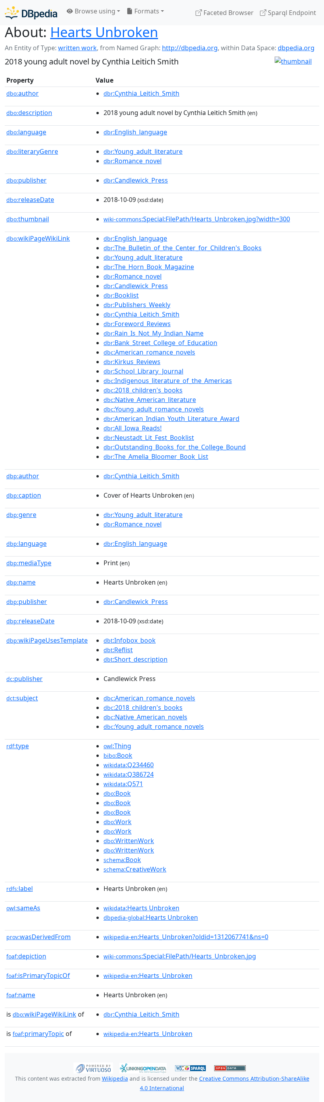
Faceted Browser (228, 12)
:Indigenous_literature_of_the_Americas (168, 380)
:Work (118, 821)
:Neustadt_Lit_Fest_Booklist (149, 437)
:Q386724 (129, 774)
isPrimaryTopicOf (38, 975)
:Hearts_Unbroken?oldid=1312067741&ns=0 (186, 936)
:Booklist (121, 295)
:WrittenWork (129, 840)
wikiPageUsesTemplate (47, 640)
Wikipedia (115, 1078)
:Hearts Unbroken (141, 908)
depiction (26, 956)
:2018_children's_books (143, 390)
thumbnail (27, 219)
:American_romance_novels (149, 352)
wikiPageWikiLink (38, 238)
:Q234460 (129, 764)
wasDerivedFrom (38, 936)
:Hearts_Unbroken (148, 975)
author (22, 93)
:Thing (117, 746)
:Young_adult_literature (143, 151)
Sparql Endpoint (291, 12)
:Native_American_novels (145, 717)
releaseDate (30, 199)
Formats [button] (146, 11)
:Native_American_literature (150, 399)
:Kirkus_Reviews (132, 361)
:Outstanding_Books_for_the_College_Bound (175, 447)
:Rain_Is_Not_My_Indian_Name (153, 333)
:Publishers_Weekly (137, 304)
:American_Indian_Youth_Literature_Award (171, 418)
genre (21, 514)
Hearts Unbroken (104, 32)
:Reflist (118, 649)
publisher (26, 180)
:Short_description (136, 659)
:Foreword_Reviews (137, 323)
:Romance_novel (133, 161)
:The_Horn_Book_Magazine (149, 266)
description (29, 112)
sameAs (23, 908)
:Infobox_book (130, 640)
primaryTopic (38, 1033)
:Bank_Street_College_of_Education (160, 342)
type (17, 746)
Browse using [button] (94, 11)
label (19, 888)
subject (22, 698)
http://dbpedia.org (190, 47)
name (21, 582)
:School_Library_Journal (143, 371)
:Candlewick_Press (136, 180)
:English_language (135, 132)
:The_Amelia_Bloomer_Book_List (156, 456)
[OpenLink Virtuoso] (93, 1067)
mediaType (28, 563)
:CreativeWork (135, 869)
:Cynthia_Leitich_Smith (141, 93)
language (26, 132)
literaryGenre (32, 151)
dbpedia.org (296, 47)
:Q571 (123, 783)
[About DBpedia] (31, 12)
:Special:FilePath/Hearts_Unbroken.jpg (180, 956)
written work (77, 47)
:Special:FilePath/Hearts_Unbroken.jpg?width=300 (197, 219)
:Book (118, 755)
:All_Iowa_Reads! (133, 428)
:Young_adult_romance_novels (154, 409)
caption (23, 495)
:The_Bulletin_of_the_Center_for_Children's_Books (183, 247)
